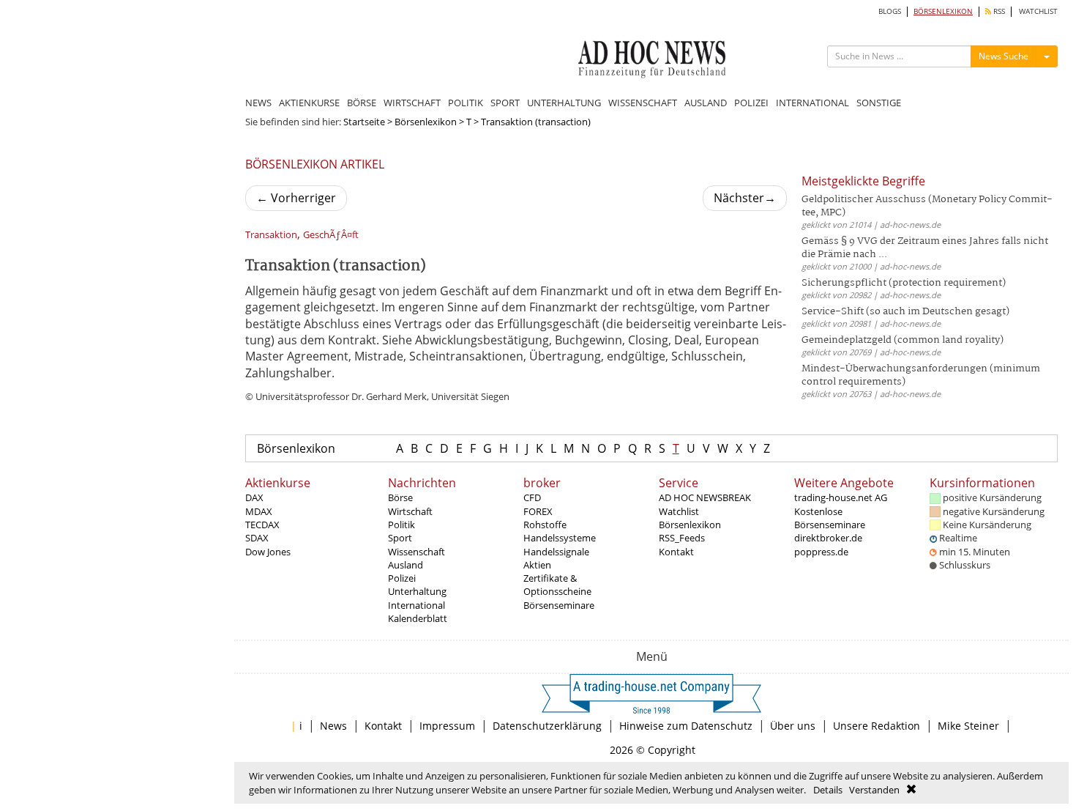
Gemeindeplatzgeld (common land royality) (903, 340)
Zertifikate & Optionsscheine (557, 584)
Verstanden (874, 789)
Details (828, 789)
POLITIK (465, 102)
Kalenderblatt (417, 618)
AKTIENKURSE (309, 102)
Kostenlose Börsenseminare (829, 518)
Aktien (537, 564)
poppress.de (821, 551)
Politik (401, 524)
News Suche (1003, 56)
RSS (998, 11)
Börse (400, 497)
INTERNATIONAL (812, 102)
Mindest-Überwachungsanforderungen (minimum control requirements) (921, 375)
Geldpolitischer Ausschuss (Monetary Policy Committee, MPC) (927, 206)
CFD (532, 497)
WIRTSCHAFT (412, 102)
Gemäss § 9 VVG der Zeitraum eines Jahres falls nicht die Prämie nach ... (925, 248)
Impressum (447, 726)
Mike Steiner (968, 726)
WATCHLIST (1038, 11)
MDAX (258, 511)
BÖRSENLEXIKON (943, 11)
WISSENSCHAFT (642, 102)
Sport (400, 537)
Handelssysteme (559, 537)
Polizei (402, 578)
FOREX (538, 511)
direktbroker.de (828, 537)
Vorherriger (296, 198)
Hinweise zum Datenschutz (685, 726)
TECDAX (262, 524)
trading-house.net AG (840, 497)
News (333, 726)
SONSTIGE (878, 102)
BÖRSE (361, 102)
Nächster (745, 198)
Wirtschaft (410, 511)
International (416, 605)
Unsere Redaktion (876, 726)
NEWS (258, 102)
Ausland (405, 564)
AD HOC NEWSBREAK (705, 497)
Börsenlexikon (426, 121)
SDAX (257, 537)
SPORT (505, 102)
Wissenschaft (416, 551)
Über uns (792, 726)
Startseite (364, 121)
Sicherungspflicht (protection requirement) (904, 283)
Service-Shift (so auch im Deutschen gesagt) (905, 311)
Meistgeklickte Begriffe (863, 181)
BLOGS (889, 11)
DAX (254, 497)
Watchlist (679, 511)
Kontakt (676, 551)
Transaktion (271, 235)
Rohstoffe (545, 524)
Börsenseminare (558, 605)
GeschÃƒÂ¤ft (331, 235)
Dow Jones (268, 551)
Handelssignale (556, 551)
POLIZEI (751, 102)
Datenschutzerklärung (547, 726)
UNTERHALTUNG (564, 102)
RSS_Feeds (682, 537)
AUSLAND (705, 102)
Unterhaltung (417, 591)
